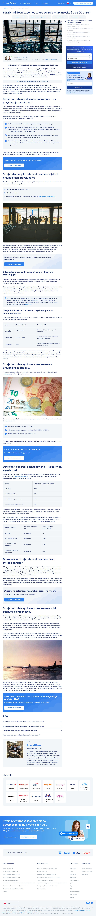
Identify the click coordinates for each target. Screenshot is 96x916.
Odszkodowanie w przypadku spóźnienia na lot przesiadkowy (19, 883)
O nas (71, 871)
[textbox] (78, 55)
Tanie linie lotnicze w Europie (45, 880)
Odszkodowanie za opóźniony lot (11, 874)
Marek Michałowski (50, 59)
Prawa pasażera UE (8, 868)
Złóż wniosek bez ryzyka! (78, 62)
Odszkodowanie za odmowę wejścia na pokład (15, 886)
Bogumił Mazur (21, 57)
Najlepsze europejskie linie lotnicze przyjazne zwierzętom (52, 883)
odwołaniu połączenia (21, 476)
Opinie (71, 883)
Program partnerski (75, 891)
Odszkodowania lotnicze (19, 17)
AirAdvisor (28, 304)
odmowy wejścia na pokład (47, 196)
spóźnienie (6, 374)
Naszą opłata (73, 877)
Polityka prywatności (87, 871)
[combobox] (79, 55)
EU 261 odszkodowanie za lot (10, 871)
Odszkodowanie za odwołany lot (11, 877)
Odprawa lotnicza (42, 871)
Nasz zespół (73, 874)
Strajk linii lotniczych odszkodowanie (47, 868)
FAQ (68, 44)
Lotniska (5, 891)
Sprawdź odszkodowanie (83, 3)
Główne (6, 8)
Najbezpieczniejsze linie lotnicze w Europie (48, 877)
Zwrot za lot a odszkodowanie (10, 880)
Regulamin (85, 874)
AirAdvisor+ (45, 3)
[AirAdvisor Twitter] (89, 903)
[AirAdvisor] (10, 3)
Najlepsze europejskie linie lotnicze (46, 874)
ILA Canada (13, 912)
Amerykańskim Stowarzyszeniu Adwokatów (29, 912)
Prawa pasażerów (25, 3)
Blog (71, 886)
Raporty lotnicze (41, 888)
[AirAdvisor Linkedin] (92, 903)
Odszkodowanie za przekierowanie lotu (13, 888)
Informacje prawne (87, 868)
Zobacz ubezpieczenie (11, 837)
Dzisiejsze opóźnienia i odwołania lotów (47, 886)
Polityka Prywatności (71, 92)
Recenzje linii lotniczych (60, 17)
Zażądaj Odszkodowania (28, 837)
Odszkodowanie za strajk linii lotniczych (40, 17)
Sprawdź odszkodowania (14, 165)
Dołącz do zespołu (74, 880)
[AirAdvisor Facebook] (87, 903)
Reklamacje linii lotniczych (77, 17)
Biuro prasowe (73, 894)
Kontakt (72, 897)
